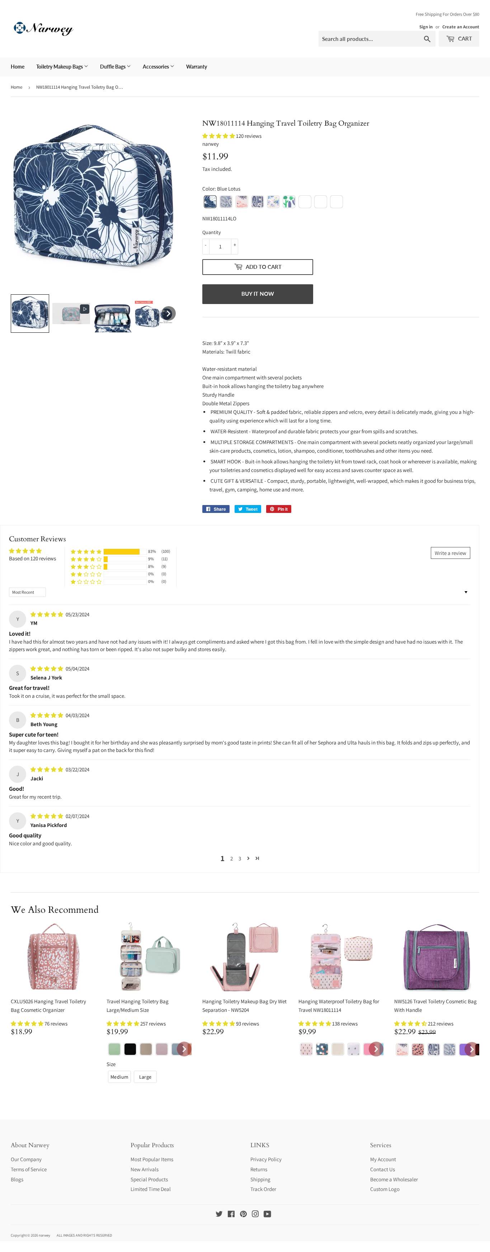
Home (17, 67)
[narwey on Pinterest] (243, 1214)
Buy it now (257, 293)
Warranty (196, 67)
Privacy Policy (266, 1159)
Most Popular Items (152, 1159)
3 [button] (240, 858)
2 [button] (231, 858)
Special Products (149, 1179)
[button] (219, 135)
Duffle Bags (113, 67)
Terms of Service (29, 1169)
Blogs (17, 1179)
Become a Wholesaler (394, 1179)
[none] (30, 313)
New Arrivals (145, 1169)
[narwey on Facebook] (231, 1214)
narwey (44, 1235)
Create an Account (460, 27)
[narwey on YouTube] (267, 1214)
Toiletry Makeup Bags (60, 67)
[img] (47, 614)
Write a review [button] (450, 553)
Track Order (263, 1189)
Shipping (260, 1179)
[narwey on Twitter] (219, 1214)
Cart (464, 38)
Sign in (426, 27)
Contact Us (382, 1169)
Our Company (26, 1159)
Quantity (211, 232)
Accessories (156, 67)
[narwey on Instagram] (255, 1214)
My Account (383, 1159)
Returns (258, 1169)
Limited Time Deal (151, 1189)
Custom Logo (385, 1189)
